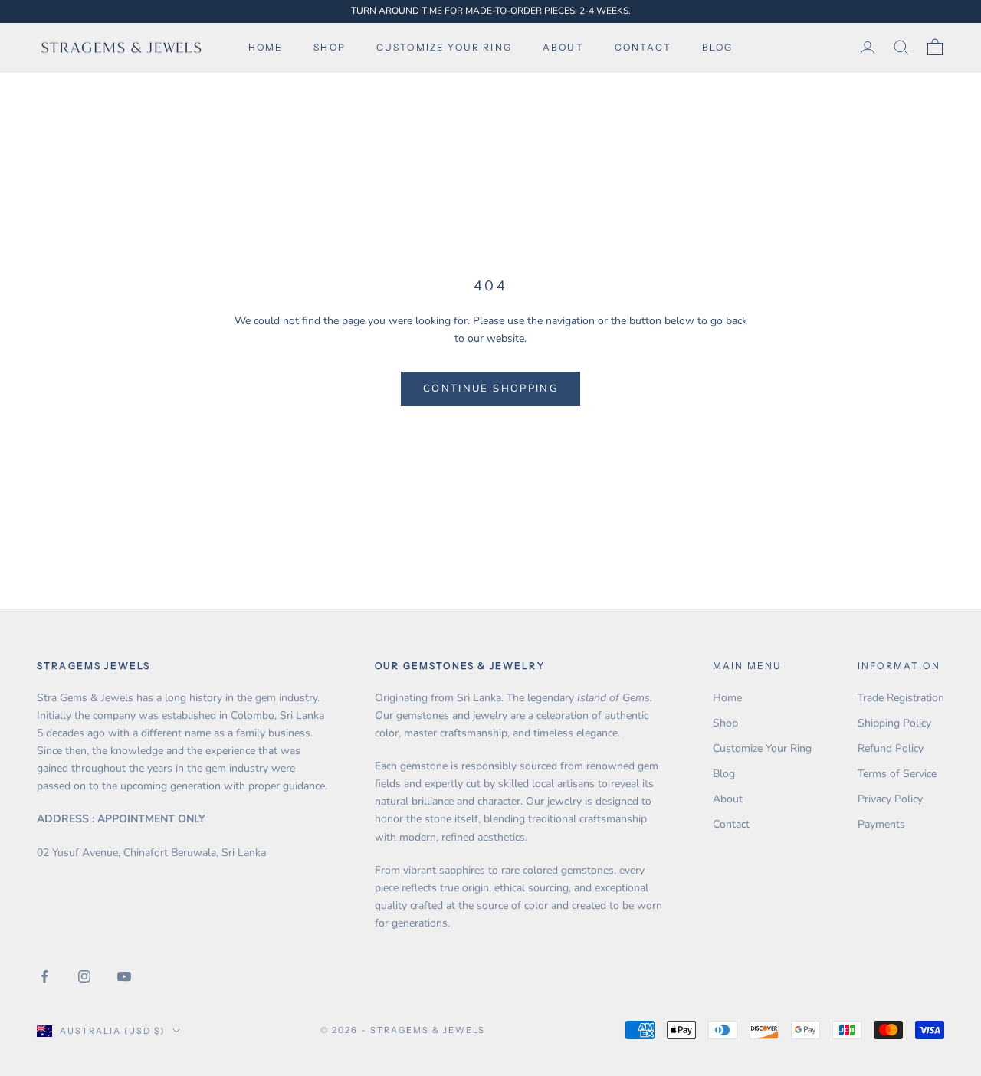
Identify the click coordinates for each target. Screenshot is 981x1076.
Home (266, 47)
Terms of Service (897, 773)
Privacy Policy (890, 799)
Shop (329, 47)
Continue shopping (490, 388)
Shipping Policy (894, 723)
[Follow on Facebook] (44, 976)
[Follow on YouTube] (124, 976)
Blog (717, 47)
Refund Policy (891, 748)
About (563, 47)
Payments (881, 824)
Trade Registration (901, 698)
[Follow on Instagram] (84, 976)
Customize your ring (444, 47)
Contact (643, 47)
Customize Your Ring (762, 748)
